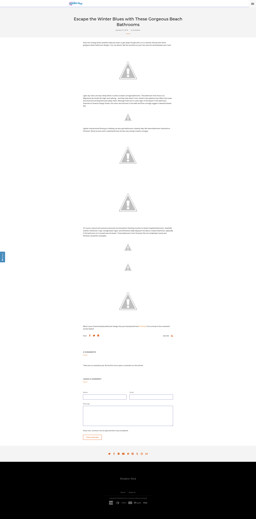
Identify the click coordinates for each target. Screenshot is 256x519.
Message (86, 404)
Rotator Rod (128, 478)
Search (122, 492)
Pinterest (142, 326)
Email (132, 392)
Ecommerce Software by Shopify (137, 498)
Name (85, 392)
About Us (132, 492)
